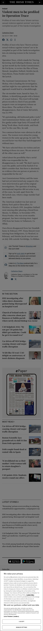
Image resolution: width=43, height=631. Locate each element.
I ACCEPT (21, 621)
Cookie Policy (30, 595)
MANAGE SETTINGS (21, 627)
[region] (21, 601)
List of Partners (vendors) (11, 616)
